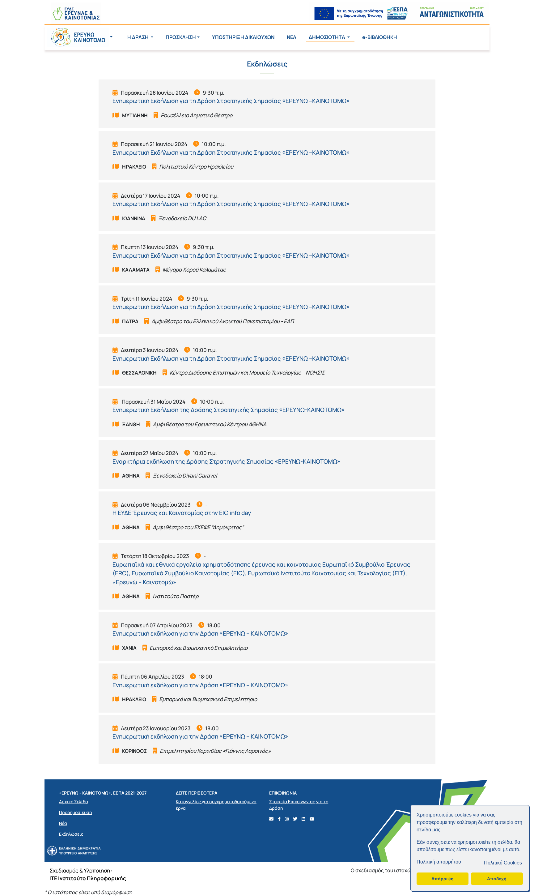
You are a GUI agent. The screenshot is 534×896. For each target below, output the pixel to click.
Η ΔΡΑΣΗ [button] (138, 37)
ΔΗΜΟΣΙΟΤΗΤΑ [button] (327, 37)
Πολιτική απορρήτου (439, 861)
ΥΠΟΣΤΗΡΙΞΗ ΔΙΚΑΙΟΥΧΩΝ (243, 37)
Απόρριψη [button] (442, 878)
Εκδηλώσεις (71, 834)
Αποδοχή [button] (496, 878)
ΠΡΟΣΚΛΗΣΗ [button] (181, 37)
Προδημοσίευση (75, 812)
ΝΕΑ (291, 37)
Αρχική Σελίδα (73, 801)
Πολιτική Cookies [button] (503, 862)
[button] (79, 37)
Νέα (63, 823)
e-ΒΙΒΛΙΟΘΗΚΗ (379, 37)
